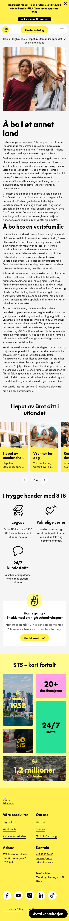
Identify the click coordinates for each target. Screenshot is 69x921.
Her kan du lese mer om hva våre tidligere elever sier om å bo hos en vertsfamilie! (32, 388)
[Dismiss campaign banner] (65, 3)
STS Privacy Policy (13, 909)
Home (6, 38)
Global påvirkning (46, 836)
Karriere (40, 829)
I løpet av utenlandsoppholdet (45, 38)
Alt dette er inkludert (14, 836)
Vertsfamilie (9, 829)
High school (18, 38)
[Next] (44, 480)
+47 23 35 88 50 (44, 854)
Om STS (40, 822)
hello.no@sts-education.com (44, 860)
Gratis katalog (34, 30)
